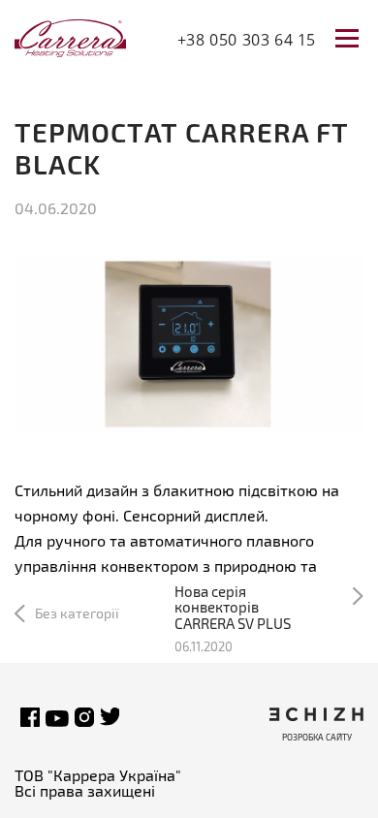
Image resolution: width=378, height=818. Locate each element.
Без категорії (77, 613)
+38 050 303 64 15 (246, 39)
